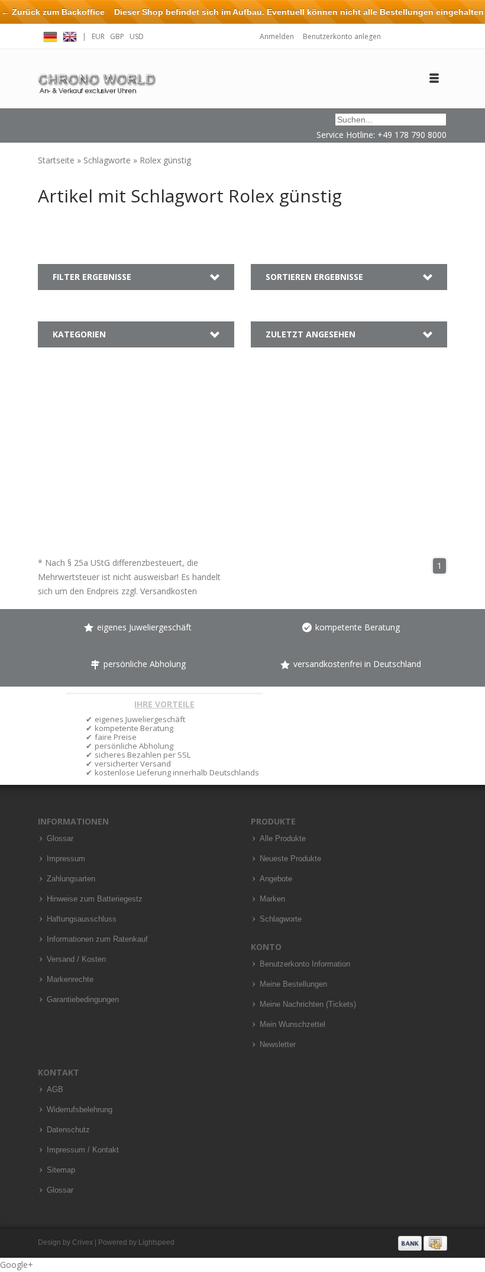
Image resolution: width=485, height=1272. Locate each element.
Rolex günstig (165, 160)
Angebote (276, 879)
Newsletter (278, 1045)
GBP (117, 36)
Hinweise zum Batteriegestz (95, 899)
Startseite (57, 160)
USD (137, 36)
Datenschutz (68, 1130)
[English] (70, 35)
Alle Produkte (283, 839)
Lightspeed (156, 1242)
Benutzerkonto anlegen (342, 36)
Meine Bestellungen (293, 984)
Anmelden (277, 36)
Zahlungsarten (71, 879)
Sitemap (61, 1170)
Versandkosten (168, 591)
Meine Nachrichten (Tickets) (308, 1004)
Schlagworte (108, 160)
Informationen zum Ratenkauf (97, 939)
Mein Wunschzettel (292, 1025)
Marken (272, 899)
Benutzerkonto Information (305, 964)
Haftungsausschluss (82, 919)
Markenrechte (70, 980)
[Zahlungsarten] (422, 1242)
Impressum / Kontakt (83, 1150)
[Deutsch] (50, 35)
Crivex (82, 1242)
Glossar (60, 839)
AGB (55, 1090)
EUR (98, 36)
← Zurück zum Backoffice (53, 12)
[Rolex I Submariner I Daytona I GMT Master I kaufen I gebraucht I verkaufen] (97, 78)
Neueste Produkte (290, 859)
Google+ (16, 1264)
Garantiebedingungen (83, 1000)
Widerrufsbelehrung (79, 1110)
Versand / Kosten (76, 959)
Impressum (66, 859)
